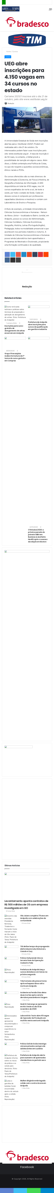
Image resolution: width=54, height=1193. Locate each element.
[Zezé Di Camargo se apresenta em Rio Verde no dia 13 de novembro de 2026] (11, 1007)
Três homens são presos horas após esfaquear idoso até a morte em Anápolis (33, 983)
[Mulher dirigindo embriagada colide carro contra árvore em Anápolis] (11, 1090)
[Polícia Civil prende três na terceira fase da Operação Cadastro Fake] (11, 961)
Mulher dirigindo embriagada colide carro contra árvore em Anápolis (33, 1083)
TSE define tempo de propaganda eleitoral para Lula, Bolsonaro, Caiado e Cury (34, 949)
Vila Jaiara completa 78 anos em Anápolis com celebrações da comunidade (34, 918)
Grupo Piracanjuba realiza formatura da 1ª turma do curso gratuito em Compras (15, 357)
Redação (11, 103)
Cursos (15, 51)
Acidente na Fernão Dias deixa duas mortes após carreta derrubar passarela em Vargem (33, 995)
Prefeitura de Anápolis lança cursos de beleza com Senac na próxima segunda (33, 972)
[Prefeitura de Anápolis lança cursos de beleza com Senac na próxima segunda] (11, 973)
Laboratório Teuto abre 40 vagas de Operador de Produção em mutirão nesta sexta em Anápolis (34, 1018)
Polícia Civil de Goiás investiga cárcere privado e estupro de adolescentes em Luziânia (33, 1046)
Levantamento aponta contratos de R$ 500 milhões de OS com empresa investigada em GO (26, 904)
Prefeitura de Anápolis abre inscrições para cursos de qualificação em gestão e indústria (38, 326)
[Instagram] (30, 1183)
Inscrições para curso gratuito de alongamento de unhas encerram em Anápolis (15, 329)
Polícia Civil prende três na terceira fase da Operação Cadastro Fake (31, 960)
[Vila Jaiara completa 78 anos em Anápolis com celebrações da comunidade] (11, 929)
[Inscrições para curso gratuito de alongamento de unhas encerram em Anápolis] (15, 313)
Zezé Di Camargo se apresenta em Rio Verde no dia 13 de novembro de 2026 (33, 1006)
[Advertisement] (23, 818)
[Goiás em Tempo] (10, 8)
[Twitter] (27, 1183)
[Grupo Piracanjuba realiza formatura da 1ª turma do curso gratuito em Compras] (15, 343)
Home (8, 51)
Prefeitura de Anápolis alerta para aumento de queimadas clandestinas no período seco (33, 1057)
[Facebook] (23, 1183)
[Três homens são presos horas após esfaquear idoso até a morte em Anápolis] (11, 984)
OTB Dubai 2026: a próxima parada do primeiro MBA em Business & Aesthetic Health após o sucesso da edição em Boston (37, 536)
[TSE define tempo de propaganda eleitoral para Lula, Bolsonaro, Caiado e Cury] (11, 950)
